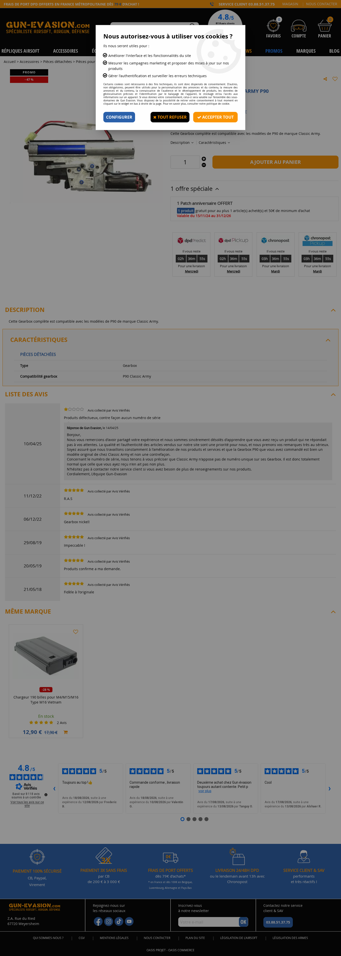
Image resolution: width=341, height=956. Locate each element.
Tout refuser (172, 117)
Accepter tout (217, 117)
